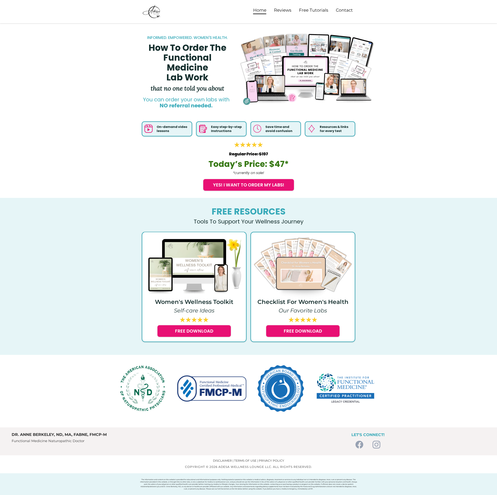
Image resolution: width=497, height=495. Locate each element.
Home (259, 10)
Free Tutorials (313, 10)
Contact (344, 10)
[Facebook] (359, 445)
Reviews (282, 10)
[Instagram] (376, 445)
